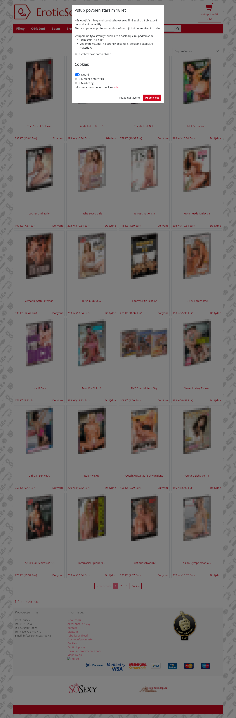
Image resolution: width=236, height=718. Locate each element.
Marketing (87, 83)
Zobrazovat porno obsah (96, 54)
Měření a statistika (92, 79)
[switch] (77, 54)
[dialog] (118, 359)
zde (116, 87)
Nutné (85, 74)
